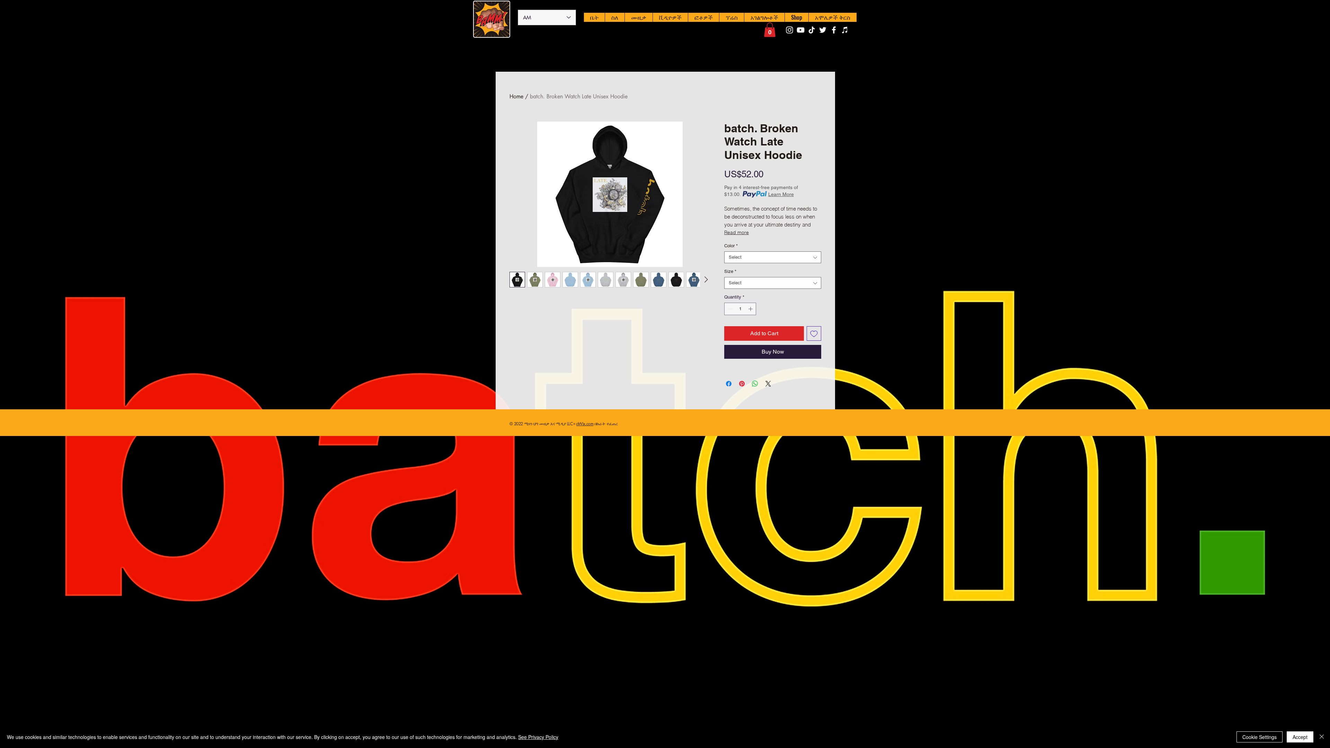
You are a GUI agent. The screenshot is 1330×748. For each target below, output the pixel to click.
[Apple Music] (845, 30)
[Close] (1322, 736)
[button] (770, 30)
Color (731, 245)
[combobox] (772, 257)
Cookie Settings (1259, 736)
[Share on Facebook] (729, 384)
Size (730, 271)
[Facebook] (834, 30)
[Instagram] (789, 30)
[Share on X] (768, 384)
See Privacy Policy (538, 736)
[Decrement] (729, 309)
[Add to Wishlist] (814, 333)
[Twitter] (822, 30)
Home (516, 96)
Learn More (781, 194)
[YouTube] (800, 30)
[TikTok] (811, 30)
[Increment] (751, 309)
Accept (1300, 736)
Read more (736, 232)
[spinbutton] (740, 309)
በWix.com (584, 424)
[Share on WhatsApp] (755, 384)
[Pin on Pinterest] (742, 384)
